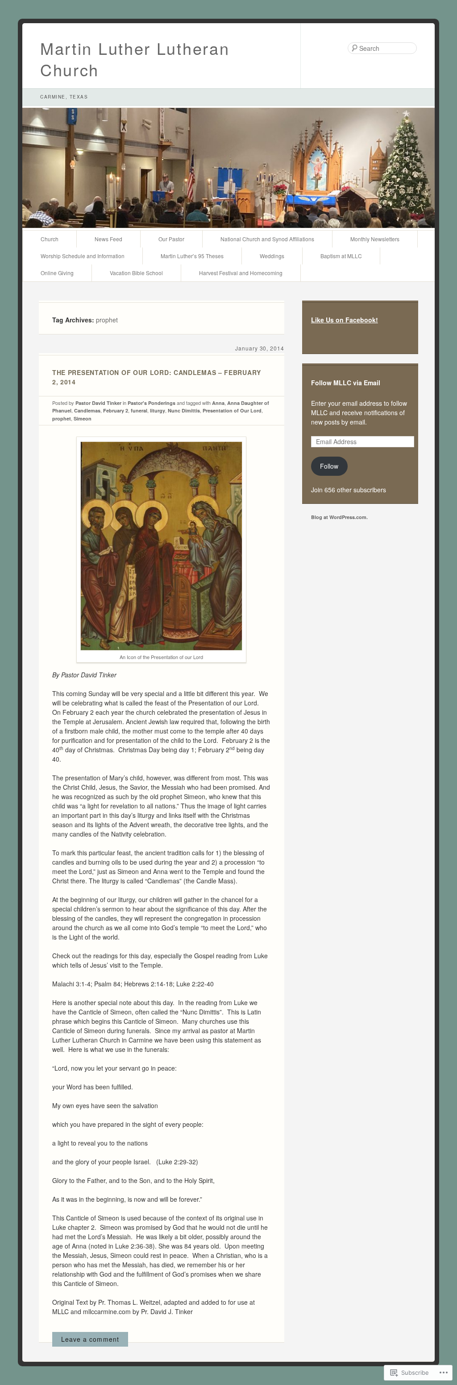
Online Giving (57, 272)
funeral (139, 410)
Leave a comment (90, 1339)
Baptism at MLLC (341, 256)
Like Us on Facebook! (344, 319)
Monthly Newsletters (374, 239)
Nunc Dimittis (184, 410)
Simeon (82, 418)
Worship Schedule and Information (83, 256)
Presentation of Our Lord (232, 410)
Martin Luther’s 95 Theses (192, 256)
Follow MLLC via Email (345, 382)
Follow (329, 466)
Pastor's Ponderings (151, 403)
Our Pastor (171, 239)
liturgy (157, 410)
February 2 (115, 410)
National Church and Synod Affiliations (267, 239)
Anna (218, 403)
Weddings (272, 256)
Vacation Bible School (136, 272)
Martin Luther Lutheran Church (134, 59)
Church (49, 239)
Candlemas (87, 410)
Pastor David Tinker (98, 403)
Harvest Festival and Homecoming (241, 272)
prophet (61, 418)
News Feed (108, 239)
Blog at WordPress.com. (339, 517)
